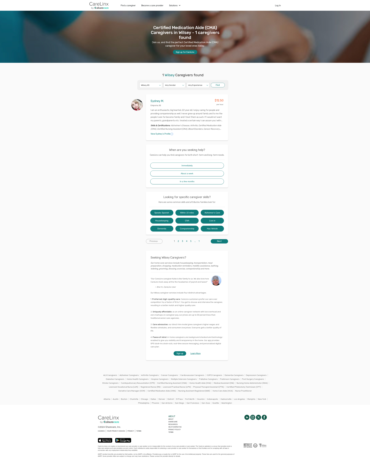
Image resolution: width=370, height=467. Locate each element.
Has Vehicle (212, 228)
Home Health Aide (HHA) (200, 383)
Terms (170, 432)
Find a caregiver (128, 5)
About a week (187, 173)
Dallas (153, 399)
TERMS (138, 431)
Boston (124, 399)
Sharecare (172, 422)
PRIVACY (130, 431)
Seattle (215, 403)
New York (262, 399)
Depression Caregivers (256, 375)
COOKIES (101, 431)
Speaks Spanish (161, 213)
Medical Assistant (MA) (224, 383)
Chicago (144, 399)
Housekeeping (161, 220)
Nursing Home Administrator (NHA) (252, 383)
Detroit (171, 399)
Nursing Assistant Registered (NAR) (194, 391)
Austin (116, 399)
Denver (162, 399)
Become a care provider (152, 5)
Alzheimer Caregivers (129, 375)
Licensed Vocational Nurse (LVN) (123, 387)
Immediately (187, 165)
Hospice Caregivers (160, 379)
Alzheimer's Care (212, 213)
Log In (278, 5)
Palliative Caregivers (208, 379)
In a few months (187, 181)
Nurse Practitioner (243, 391)
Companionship (187, 228)
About (170, 419)
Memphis (251, 399)
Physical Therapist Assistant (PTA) (208, 387)
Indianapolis (212, 399)
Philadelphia (143, 403)
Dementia (161, 228)
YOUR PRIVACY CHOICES (116, 431)
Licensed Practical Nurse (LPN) (177, 387)
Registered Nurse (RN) (151, 387)
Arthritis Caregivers (150, 375)
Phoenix (155, 403)
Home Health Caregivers (138, 379)
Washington (226, 403)
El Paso (179, 399)
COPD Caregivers (214, 375)
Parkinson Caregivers (229, 379)
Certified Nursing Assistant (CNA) (172, 383)
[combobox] (165, 85)
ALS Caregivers (110, 375)
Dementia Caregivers (234, 375)
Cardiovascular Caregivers (192, 375)
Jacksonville (226, 399)
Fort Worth (190, 399)
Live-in (212, 220)
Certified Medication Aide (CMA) (162, 391)
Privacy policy (174, 430)
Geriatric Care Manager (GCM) (131, 391)
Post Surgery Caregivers (253, 379)
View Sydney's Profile (160, 134)
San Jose (206, 403)
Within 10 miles (187, 213)
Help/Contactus (175, 427)
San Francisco (193, 403)
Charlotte (134, 399)
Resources (173, 424)
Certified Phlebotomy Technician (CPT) (243, 387)
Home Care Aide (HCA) (223, 391)
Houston (201, 399)
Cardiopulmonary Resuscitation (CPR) (138, 383)
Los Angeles (239, 399)
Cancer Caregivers (169, 375)
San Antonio (167, 403)
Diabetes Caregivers (115, 379)
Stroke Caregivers (110, 383)
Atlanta (107, 399)
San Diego (179, 403)
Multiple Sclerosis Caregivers (184, 379)
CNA (187, 220)
